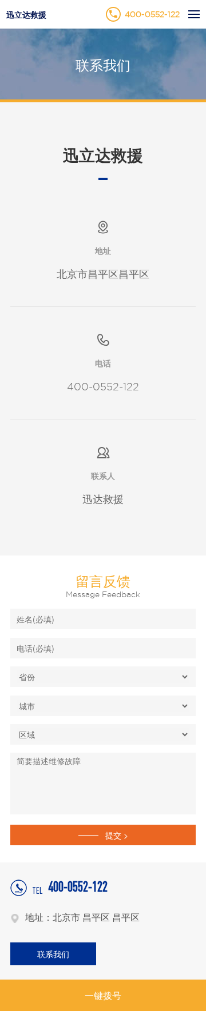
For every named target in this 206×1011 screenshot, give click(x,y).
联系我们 (53, 954)
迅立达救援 (26, 14)
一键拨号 (103, 995)
